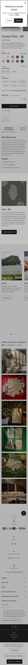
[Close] (25, 2)
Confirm (18, 20)
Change (9, 20)
